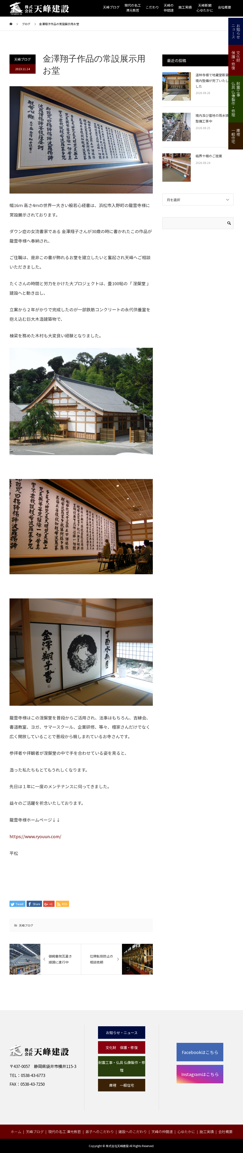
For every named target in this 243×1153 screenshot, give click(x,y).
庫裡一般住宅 (235, 136)
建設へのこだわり (132, 1131)
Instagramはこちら (200, 1074)
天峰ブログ (111, 7)
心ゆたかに (186, 1131)
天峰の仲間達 (162, 1131)
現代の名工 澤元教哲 (64, 1131)
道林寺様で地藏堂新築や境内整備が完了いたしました (214, 80)
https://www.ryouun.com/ (35, 836)
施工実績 (185, 7)
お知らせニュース (235, 31)
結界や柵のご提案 (209, 156)
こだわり (152, 7)
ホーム (16, 1131)
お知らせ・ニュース (122, 1032)
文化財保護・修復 (235, 60)
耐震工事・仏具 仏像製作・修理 (121, 1066)
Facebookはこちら (200, 1052)
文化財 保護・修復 (122, 1047)
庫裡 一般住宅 (121, 1085)
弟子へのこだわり (99, 1131)
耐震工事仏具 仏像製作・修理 (235, 99)
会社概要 (224, 7)
